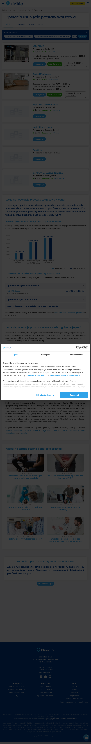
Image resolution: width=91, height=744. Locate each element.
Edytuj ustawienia (43, 395)
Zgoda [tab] (15, 355)
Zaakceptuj (74, 395)
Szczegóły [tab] (45, 355)
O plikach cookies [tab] (75, 355)
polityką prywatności (36, 375)
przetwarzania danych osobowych (65, 375)
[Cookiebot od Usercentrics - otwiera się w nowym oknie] (78, 347)
